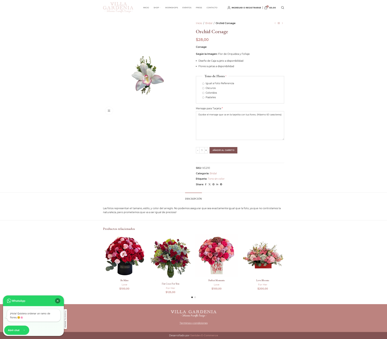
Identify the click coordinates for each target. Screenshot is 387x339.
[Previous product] (275, 23)
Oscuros (210, 88)
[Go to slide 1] (192, 297)
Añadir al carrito (223, 150)
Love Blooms (262, 280)
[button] (57, 300)
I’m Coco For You (170, 283)
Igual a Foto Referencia (219, 83)
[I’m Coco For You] (170, 257)
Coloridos (211, 92)
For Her (170, 288)
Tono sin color (216, 178)
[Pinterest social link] (213, 184)
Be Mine (124, 280)
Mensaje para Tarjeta (209, 108)
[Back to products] (279, 23)
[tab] (193, 197)
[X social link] (210, 184)
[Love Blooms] (262, 255)
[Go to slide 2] (195, 297)
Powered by (65, 319)
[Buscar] (283, 8)
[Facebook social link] (206, 184)
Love (124, 284)
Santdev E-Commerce (204, 335)
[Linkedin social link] (217, 184)
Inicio (199, 23)
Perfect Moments (216, 280)
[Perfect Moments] (216, 255)
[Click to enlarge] (109, 110)
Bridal (208, 23)
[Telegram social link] (221, 184)
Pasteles (210, 97)
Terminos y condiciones (193, 323)
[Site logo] (118, 7)
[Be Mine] (124, 255)
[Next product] (282, 23)
